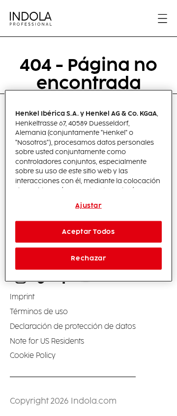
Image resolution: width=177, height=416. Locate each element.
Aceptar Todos (88, 232)
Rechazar (88, 258)
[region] (88, 186)
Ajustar (88, 206)
